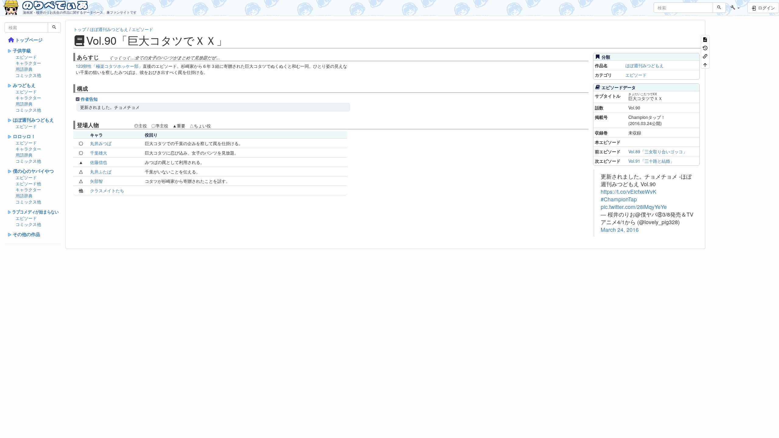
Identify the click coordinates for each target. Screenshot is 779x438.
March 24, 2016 (620, 229)
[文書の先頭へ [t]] (705, 64)
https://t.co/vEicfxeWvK (628, 191)
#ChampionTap (619, 199)
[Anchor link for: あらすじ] (101, 57)
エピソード (26, 57)
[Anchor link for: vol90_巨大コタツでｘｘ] (233, 39)
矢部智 (96, 181)
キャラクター (28, 63)
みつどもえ (24, 85)
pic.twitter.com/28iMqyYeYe (634, 206)
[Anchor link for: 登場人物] (101, 124)
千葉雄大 (98, 153)
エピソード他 (28, 183)
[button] (735, 7)
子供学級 (22, 50)
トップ (79, 29)
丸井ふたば (100, 172)
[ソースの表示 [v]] (705, 39)
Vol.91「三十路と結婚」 (651, 161)
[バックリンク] (705, 56)
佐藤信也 (98, 162)
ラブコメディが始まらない (35, 211)
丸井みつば (100, 143)
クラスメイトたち (107, 190)
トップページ (29, 39)
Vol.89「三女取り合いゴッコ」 (657, 151)
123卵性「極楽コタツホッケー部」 (109, 66)
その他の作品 (26, 234)
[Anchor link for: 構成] (90, 88)
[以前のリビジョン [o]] (705, 47)
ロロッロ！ (24, 136)
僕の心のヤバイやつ (33, 171)
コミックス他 (28, 75)
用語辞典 (24, 69)
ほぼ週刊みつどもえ (33, 119)
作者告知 (89, 99)
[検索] (719, 7)
